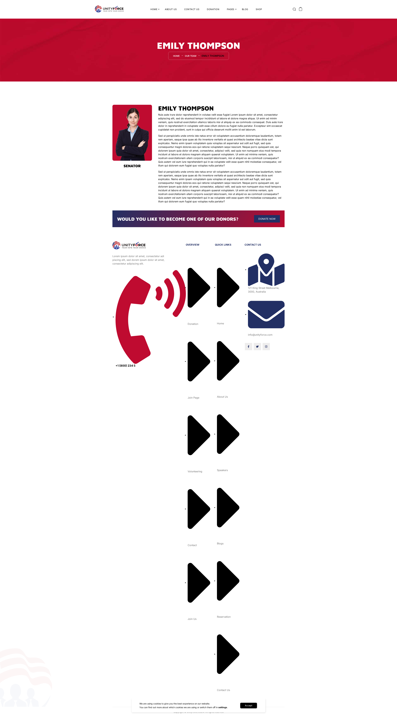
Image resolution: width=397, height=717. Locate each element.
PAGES (230, 9)
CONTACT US (191, 9)
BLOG (245, 9)
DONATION (213, 9)
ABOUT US (171, 9)
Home (176, 56)
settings (222, 707)
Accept (248, 705)
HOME (153, 9)
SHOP (259, 9)
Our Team (190, 56)
